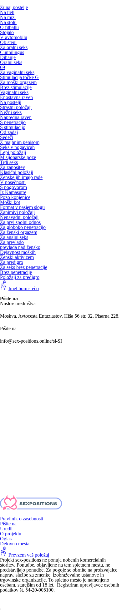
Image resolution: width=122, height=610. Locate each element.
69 (2, 67)
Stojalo (7, 32)
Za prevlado (12, 242)
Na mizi (8, 17)
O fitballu (9, 27)
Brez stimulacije (16, 87)
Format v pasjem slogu (22, 207)
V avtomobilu (13, 37)
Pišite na (8, 523)
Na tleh (7, 12)
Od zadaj (9, 132)
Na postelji (10, 102)
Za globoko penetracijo (23, 227)
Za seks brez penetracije (23, 267)
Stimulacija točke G (19, 77)
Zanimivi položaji (17, 212)
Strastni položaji (16, 107)
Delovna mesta (14, 543)
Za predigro (11, 262)
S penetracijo (13, 122)
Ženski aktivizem (17, 257)
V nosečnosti (13, 182)
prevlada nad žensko (20, 247)
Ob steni (8, 42)
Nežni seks (11, 112)
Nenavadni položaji (19, 217)
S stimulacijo (12, 127)
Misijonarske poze (18, 157)
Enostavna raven (16, 97)
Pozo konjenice (15, 197)
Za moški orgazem (18, 82)
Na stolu (8, 22)
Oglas (6, 538)
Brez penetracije (16, 272)
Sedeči (6, 137)
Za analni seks (14, 237)
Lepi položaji (13, 152)
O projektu (10, 533)
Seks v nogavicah (17, 147)
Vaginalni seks (14, 92)
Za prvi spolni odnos (20, 222)
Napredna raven (16, 117)
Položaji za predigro (19, 277)
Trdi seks (9, 162)
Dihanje (8, 57)
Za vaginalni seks (17, 72)
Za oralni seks (14, 47)
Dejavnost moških (18, 252)
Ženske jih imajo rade (21, 177)
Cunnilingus (12, 52)
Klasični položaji (16, 172)
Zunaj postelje (14, 7)
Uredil (6, 528)
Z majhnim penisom (19, 142)
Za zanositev (12, 167)
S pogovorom (13, 187)
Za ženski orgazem (18, 232)
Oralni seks (11, 62)
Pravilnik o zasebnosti (21, 518)
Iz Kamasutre (13, 192)
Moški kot (10, 202)
